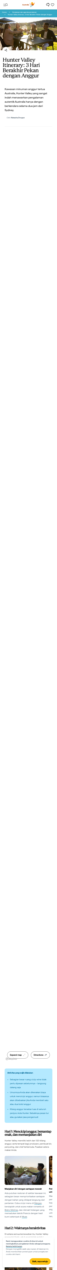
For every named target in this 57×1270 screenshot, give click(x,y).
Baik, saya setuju (40, 1261)
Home (4, 12)
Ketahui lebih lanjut (14, 1246)
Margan (38, 1203)
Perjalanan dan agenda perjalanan (24, 12)
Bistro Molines (11, 1210)
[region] (28, 597)
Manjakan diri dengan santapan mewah (23, 1189)
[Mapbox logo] (11, 1058)
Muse (24, 1216)
